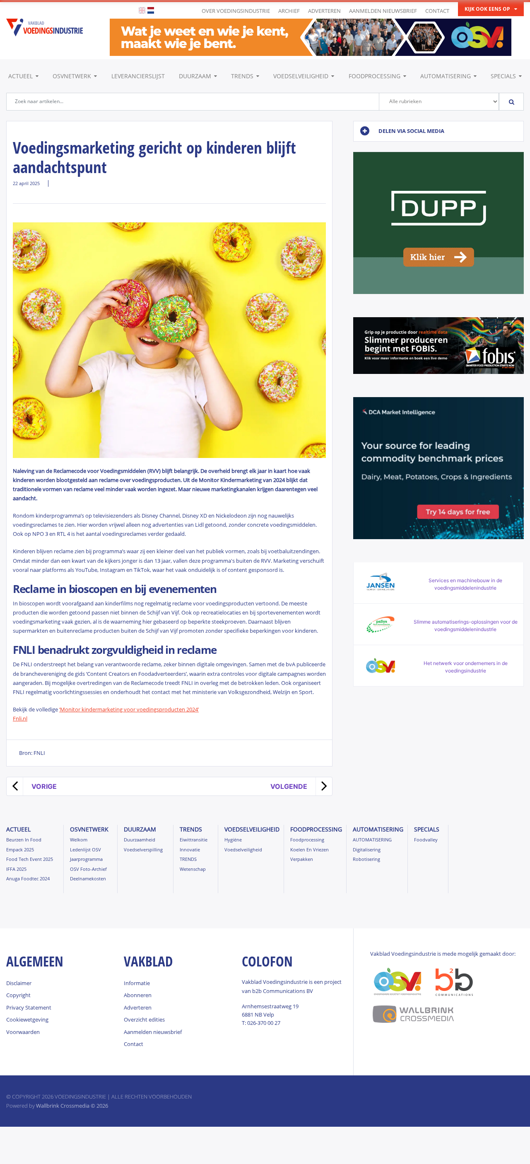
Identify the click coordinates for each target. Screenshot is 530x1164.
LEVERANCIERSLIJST (138, 76)
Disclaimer (18, 983)
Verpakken (301, 859)
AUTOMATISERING (445, 76)
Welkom (78, 839)
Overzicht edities (144, 1019)
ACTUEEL (20, 76)
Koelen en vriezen (309, 849)
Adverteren (324, 10)
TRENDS (242, 76)
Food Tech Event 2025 (29, 859)
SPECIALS (503, 76)
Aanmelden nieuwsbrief (383, 10)
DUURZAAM (195, 76)
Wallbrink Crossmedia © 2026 (72, 1105)
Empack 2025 (20, 849)
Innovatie (190, 849)
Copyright (18, 995)
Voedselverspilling (143, 849)
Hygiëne (233, 839)
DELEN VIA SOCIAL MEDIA (411, 131)
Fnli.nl (20, 718)
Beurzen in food (23, 839)
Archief (289, 10)
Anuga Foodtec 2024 (28, 878)
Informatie (137, 983)
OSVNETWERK (72, 76)
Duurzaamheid (139, 839)
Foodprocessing (374, 76)
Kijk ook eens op (487, 8)
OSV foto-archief (88, 869)
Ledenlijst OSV (85, 849)
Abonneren (138, 995)
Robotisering (366, 859)
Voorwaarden (23, 1032)
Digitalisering (367, 849)
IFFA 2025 (16, 869)
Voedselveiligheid (300, 76)
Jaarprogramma (86, 859)
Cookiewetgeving (27, 1019)
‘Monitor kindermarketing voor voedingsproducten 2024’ (129, 709)
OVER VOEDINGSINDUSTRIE (236, 10)
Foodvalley (426, 839)
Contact (437, 10)
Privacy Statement (28, 1007)
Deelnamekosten (88, 878)
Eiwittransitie (193, 839)
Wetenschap (193, 869)
